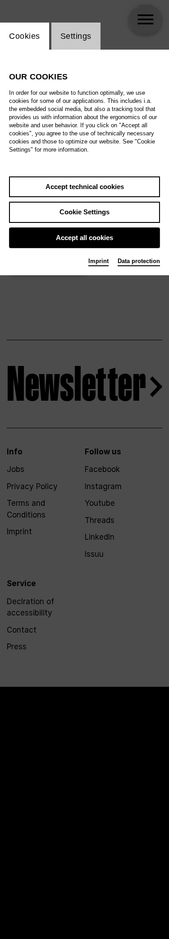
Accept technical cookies (85, 186)
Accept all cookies (84, 237)
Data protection (139, 261)
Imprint (98, 261)
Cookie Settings (84, 212)
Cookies (24, 36)
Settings (75, 36)
